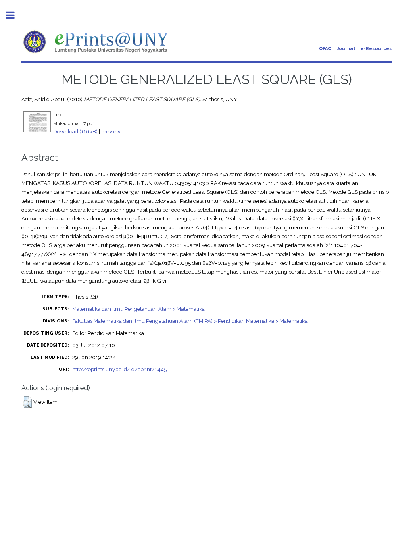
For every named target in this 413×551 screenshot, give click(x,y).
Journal (346, 48)
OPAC (325, 48)
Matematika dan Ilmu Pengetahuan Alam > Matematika (138, 309)
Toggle (14, 15)
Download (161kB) (75, 131)
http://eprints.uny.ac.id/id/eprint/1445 (119, 369)
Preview (111, 131)
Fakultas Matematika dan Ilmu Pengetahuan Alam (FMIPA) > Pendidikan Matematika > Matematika (190, 321)
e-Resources (376, 48)
